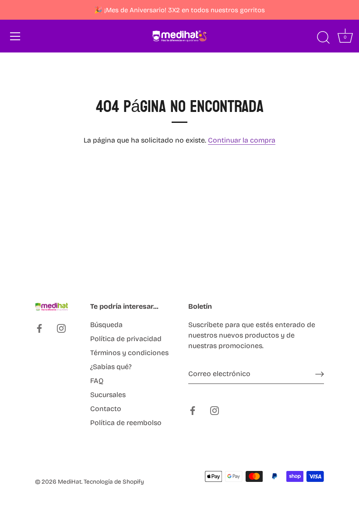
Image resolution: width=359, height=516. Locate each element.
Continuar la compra (241, 140)
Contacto (105, 408)
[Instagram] (61, 328)
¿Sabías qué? (111, 367)
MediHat (69, 481)
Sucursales (108, 394)
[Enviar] (319, 374)
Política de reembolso (126, 422)
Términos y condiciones (129, 353)
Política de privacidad (126, 339)
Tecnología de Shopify (114, 481)
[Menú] (15, 36)
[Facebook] (39, 328)
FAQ (96, 381)
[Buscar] (323, 37)
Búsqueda (106, 325)
